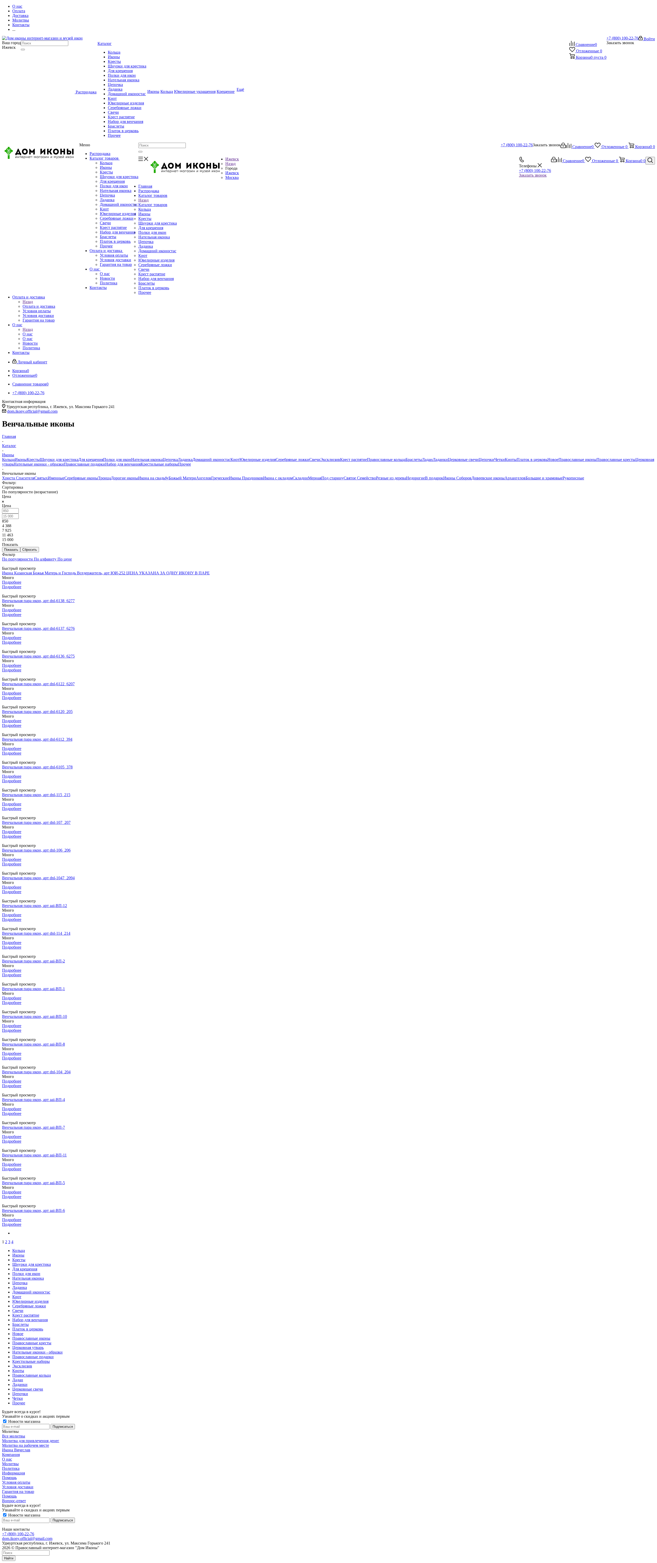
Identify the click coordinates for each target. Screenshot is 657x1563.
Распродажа (100, 153)
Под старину (332, 478)
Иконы (106, 167)
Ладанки (440, 459)
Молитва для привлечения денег (30, 1441)
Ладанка (107, 200)
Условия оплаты (114, 255)
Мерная (314, 478)
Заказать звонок (533, 175)
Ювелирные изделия (118, 213)
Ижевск (232, 173)
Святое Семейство (360, 478)
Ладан (427, 459)
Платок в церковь (115, 241)
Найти (8, 1558)
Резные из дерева (391, 478)
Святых (41, 478)
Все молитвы (13, 1436)
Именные (56, 478)
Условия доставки (115, 260)
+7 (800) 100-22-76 (622, 38)
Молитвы (10, 1464)
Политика (108, 283)
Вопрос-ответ (14, 1501)
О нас (95, 269)
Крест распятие (113, 227)
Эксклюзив (330, 459)
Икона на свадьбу (153, 478)
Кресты (106, 172)
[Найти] (23, 49)
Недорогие (415, 478)
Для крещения (112, 181)
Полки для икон (114, 186)
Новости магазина (23, 1421)
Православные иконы (577, 459)
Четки (499, 459)
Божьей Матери (182, 478)
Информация (13, 1473)
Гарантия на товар (116, 264)
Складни (300, 478)
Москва (232, 177)
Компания (11, 1454)
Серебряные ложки (116, 218)
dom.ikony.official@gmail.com (32, 411)
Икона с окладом (278, 478)
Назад (230, 163)
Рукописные (573, 478)
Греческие (220, 478)
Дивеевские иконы (488, 478)
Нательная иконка (115, 190)
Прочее (106, 246)
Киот (104, 209)
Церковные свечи (463, 459)
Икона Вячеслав (16, 1450)
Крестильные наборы (159, 464)
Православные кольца (386, 459)
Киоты (511, 459)
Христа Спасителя (18, 478)
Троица (104, 478)
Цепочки (486, 459)
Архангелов (515, 478)
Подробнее (11, 582)
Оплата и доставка (106, 250)
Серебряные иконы (81, 478)
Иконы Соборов (457, 478)
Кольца (106, 163)
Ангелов (203, 478)
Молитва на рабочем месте (25, 1445)
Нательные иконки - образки (39, 464)
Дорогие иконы (124, 478)
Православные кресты (615, 459)
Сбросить (29, 550)
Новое (552, 459)
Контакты (98, 287)
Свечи (105, 223)
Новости (107, 278)
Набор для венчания (117, 232)
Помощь (9, 1477)
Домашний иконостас (119, 204)
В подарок (434, 478)
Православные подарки (84, 464)
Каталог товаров (105, 158)
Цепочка (107, 195)
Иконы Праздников (246, 478)
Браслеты (108, 237)
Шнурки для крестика (119, 177)
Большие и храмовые (544, 478)
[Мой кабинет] (563, 146)
